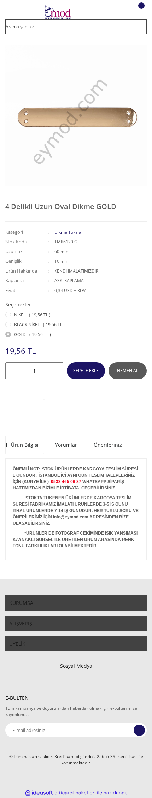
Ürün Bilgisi (25, 444)
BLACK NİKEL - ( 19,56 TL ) (39, 325)
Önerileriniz (108, 444)
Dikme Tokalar (68, 232)
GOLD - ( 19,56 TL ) (32, 335)
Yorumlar (66, 444)
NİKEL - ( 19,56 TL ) (32, 315)
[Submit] (139, 730)
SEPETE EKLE (86, 371)
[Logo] (58, 12)
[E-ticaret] (75, 793)
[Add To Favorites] (44, 397)
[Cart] (140, 12)
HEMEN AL (127, 371)
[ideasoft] (39, 793)
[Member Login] (122, 12)
